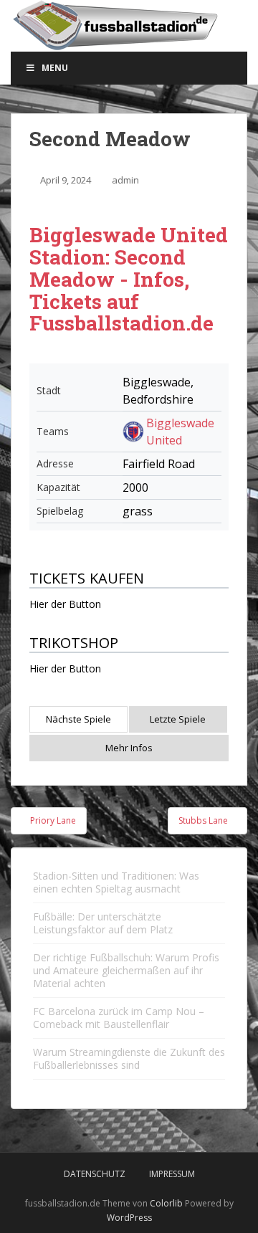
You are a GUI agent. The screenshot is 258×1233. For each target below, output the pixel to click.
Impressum (172, 1174)
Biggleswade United (180, 431)
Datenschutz (94, 1174)
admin (125, 179)
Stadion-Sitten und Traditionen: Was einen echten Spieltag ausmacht (116, 882)
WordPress (129, 1217)
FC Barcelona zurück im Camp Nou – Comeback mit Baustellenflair (118, 1017)
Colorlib (166, 1203)
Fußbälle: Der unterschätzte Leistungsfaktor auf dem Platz (103, 923)
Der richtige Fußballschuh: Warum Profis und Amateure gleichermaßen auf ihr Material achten (126, 970)
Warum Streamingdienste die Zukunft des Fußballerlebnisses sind (129, 1058)
